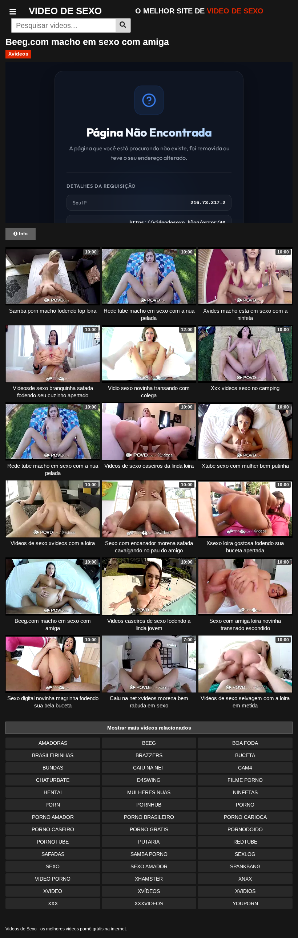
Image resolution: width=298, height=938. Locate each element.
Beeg (149, 743)
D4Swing (149, 780)
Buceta (245, 755)
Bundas (53, 768)
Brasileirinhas (52, 755)
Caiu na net (149, 768)
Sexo (53, 866)
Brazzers (149, 755)
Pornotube (53, 842)
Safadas (52, 854)
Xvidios (245, 891)
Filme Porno (245, 780)
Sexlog (245, 854)
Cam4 (245, 768)
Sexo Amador (149, 866)
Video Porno (53, 879)
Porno (245, 805)
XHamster (149, 879)
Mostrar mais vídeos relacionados (149, 728)
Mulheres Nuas (148, 792)
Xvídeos (18, 54)
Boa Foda (245, 743)
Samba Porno (149, 854)
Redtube (245, 842)
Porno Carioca (245, 817)
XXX (53, 903)
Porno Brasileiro (149, 817)
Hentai (53, 792)
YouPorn (245, 903)
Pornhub (148, 805)
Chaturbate (52, 780)
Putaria (149, 842)
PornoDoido (245, 829)
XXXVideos (148, 903)
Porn (52, 805)
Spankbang (245, 866)
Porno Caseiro (53, 829)
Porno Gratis (149, 829)
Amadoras (53, 743)
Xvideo (52, 891)
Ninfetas (245, 792)
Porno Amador (53, 817)
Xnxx (245, 879)
